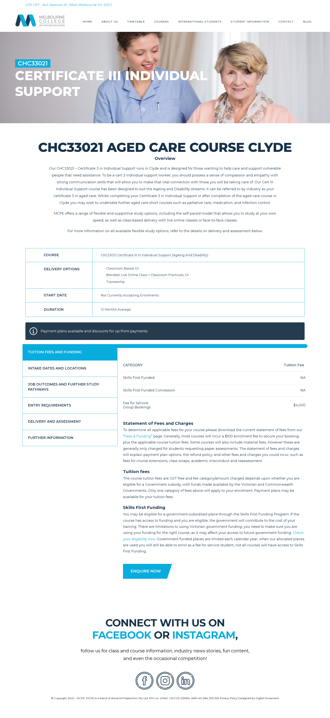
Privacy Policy (228, 698)
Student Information (250, 21)
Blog (307, 21)
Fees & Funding (137, 436)
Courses (161, 21)
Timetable (136, 21)
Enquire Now (146, 571)
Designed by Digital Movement (258, 698)
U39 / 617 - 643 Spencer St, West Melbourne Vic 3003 (68, 4)
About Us (109, 21)
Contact (286, 21)
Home (87, 21)
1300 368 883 (192, 4)
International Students (200, 21)
